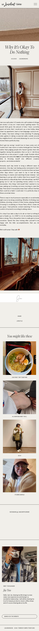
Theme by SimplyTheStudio (26, 628)
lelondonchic (8, 628)
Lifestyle (19, 321)
